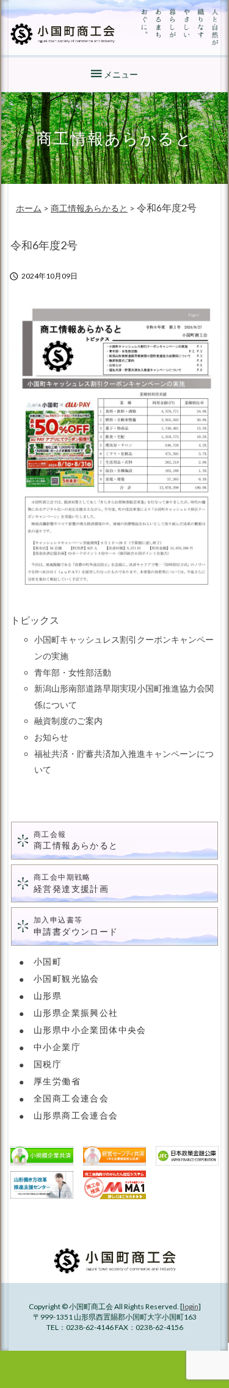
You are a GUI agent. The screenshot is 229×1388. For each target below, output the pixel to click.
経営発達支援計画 (71, 883)
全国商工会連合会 (71, 1098)
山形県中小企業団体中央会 (90, 1030)
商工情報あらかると (76, 840)
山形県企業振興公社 (76, 1012)
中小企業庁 (57, 1047)
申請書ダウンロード (76, 926)
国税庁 (48, 1064)
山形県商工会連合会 (76, 1115)
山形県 (48, 995)
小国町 (48, 961)
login (190, 1306)
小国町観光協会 (67, 978)
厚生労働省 (57, 1081)
